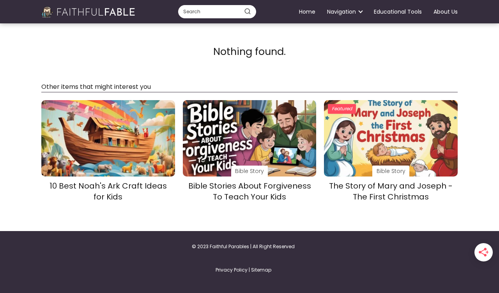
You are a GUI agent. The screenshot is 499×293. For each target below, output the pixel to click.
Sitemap (261, 270)
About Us (446, 12)
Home (307, 12)
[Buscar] (247, 11)
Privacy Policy (232, 270)
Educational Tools (398, 12)
